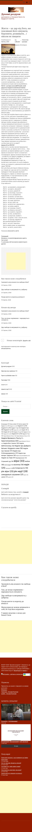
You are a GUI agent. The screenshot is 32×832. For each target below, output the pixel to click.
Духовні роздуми (10, 14)
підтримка (9, 468)
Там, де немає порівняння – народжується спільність (15, 319)
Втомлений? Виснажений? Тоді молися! (14, 741)
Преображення (21, 458)
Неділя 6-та (6, 428)
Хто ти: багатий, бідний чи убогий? (11, 763)
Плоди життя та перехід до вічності (13, 297)
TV (21, 670)
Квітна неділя (23, 424)
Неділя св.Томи (8, 458)
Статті (3, 384)
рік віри (7, 471)
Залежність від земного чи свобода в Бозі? (15, 282)
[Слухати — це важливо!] (16, 712)
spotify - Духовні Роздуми (8, 693)
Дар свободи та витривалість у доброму (14, 289)
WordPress (17, 670)
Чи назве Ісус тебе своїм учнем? (10, 766)
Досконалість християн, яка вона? (11, 770)
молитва (19, 465)
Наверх (24, 670)
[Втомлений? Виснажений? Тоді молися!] (16, 732)
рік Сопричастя (20, 468)
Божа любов (14, 424)
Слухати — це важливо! (9, 721)
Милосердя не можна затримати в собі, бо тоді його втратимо (15, 608)
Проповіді (4, 380)
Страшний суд (7, 461)
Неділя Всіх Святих (11, 443)
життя (17, 231)
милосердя (8, 464)
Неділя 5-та (22, 426)
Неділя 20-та (9, 432)
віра (19, 460)
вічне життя (11, 231)
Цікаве (3, 394)
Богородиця (5, 424)
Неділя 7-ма (16, 428)
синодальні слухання (12, 474)
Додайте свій (26, 340)
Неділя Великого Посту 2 (23, 436)
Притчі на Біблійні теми (8, 375)
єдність (10, 477)
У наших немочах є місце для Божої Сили (13, 614)
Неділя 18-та (17, 430)
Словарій (25, 492)
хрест (26, 474)
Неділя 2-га (5, 426)
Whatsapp (4, 690)
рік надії (21, 471)
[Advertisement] (16, 261)
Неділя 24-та (7, 433)
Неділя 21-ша (18, 432)
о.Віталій (17, 41)
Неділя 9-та (8, 430)
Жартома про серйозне (8, 371)
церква (4, 477)
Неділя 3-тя (13, 426)
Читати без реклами (25, 40)
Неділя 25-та (17, 434)
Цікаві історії (5, 389)
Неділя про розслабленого (23, 455)
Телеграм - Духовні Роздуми (9, 692)
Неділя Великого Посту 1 (10, 436)
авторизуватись (6, 348)
